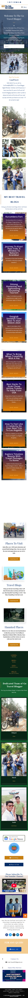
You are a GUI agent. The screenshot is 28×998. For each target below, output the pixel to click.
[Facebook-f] (6, 934)
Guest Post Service (8, 991)
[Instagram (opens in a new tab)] (13, 2)
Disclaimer (8, 989)
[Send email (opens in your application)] (20, 2)
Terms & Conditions (14, 992)
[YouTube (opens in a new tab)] (17, 2)
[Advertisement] (14, 502)
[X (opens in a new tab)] (8, 2)
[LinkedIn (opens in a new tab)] (15, 2)
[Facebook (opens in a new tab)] (10, 2)
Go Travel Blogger (17, 996)
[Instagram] (14, 934)
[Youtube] (21, 934)
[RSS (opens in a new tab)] (18, 2)
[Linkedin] (17, 934)
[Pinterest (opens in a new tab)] (11, 2)
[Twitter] (10, 934)
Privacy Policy (19, 991)
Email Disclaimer (17, 989)
